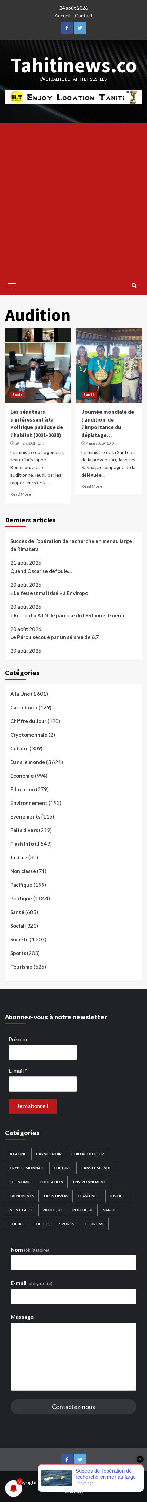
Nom (30, 1249)
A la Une (20, 694)
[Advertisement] (73, 200)
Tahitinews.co (74, 65)
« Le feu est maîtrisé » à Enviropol (50, 593)
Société (19, 939)
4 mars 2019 (95, 443)
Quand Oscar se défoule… (41, 571)
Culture (19, 748)
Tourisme (21, 966)
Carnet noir (24, 707)
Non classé (23, 871)
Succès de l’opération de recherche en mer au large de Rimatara (71, 545)
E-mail (18, 1070)
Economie (22, 775)
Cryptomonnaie (29, 735)
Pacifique (21, 885)
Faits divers (24, 830)
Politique (21, 898)
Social (17, 394)
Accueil (62, 15)
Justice (18, 857)
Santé (89, 394)
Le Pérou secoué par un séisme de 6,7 (54, 637)
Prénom (18, 1039)
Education (22, 789)
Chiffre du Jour (28, 721)
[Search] (134, 285)
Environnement (29, 803)
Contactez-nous (73, 1406)
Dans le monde (27, 762)
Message (22, 1316)
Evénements (25, 816)
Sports (18, 953)
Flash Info (22, 844)
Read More (20, 494)
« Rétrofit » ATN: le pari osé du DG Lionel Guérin (67, 615)
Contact (84, 15)
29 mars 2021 (25, 443)
